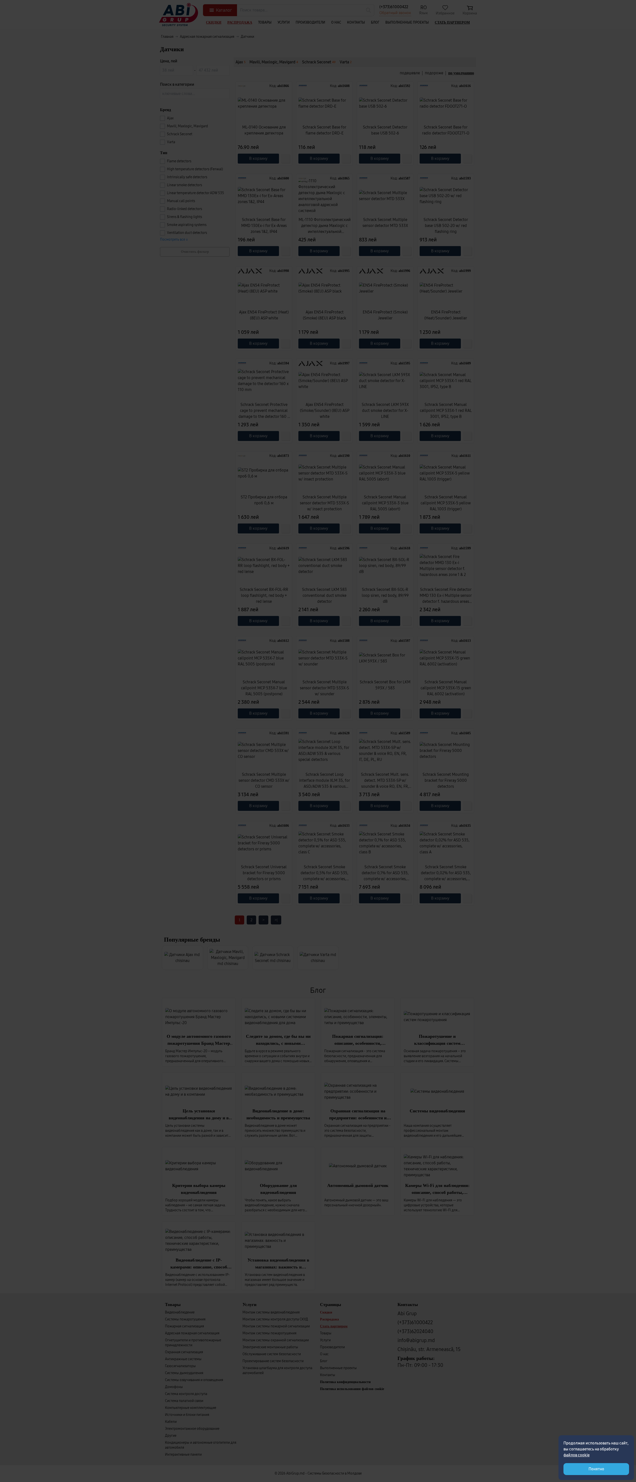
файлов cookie (576, 1455)
